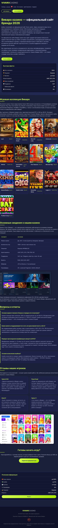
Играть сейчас (7, 59)
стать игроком (18, 11)
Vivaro (9, 2)
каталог (9, 7)
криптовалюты (27, 7)
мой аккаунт (6, 11)
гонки (14, 7)
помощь (3, 7)
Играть (29, 496)
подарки (34, 7)
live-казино (20, 7)
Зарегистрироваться (29, 460)
